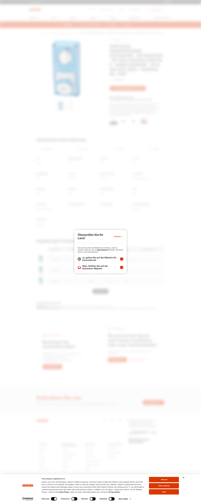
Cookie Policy (63, 492)
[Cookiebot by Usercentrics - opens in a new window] (28, 498)
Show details (123, 499)
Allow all (164, 479)
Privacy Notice (114, 492)
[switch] (74, 498)
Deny (164, 492)
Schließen (117, 236)
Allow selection (164, 486)
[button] (100, 259)
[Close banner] (183, 477)
